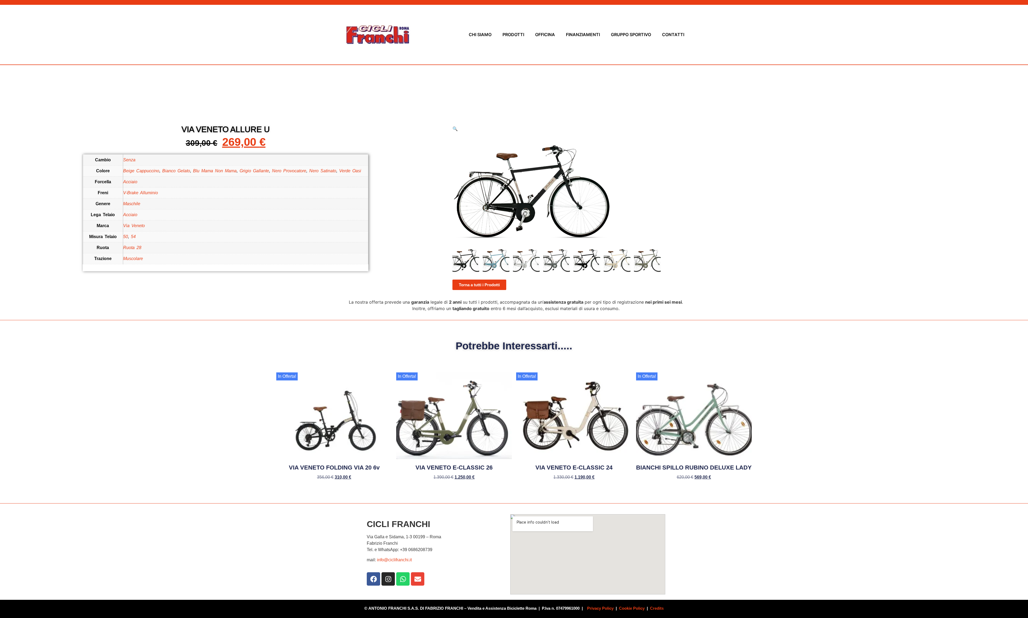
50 (125, 236)
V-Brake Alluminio (140, 192)
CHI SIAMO (480, 34)
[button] (455, 128)
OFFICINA (545, 34)
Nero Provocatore (289, 171)
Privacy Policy (600, 608)
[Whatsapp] (403, 579)
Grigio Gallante (254, 171)
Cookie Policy (632, 608)
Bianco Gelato (176, 171)
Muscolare (133, 258)
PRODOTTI (513, 34)
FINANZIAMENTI (583, 34)
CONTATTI (673, 34)
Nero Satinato (322, 171)
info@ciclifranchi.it (394, 560)
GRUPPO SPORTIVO (631, 34)
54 (133, 236)
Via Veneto (134, 225)
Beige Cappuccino (141, 171)
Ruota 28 (132, 247)
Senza (129, 160)
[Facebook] (373, 579)
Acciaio (130, 182)
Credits (657, 608)
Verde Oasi (350, 171)
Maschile (131, 203)
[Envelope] (417, 579)
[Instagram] (388, 579)
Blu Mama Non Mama (215, 171)
